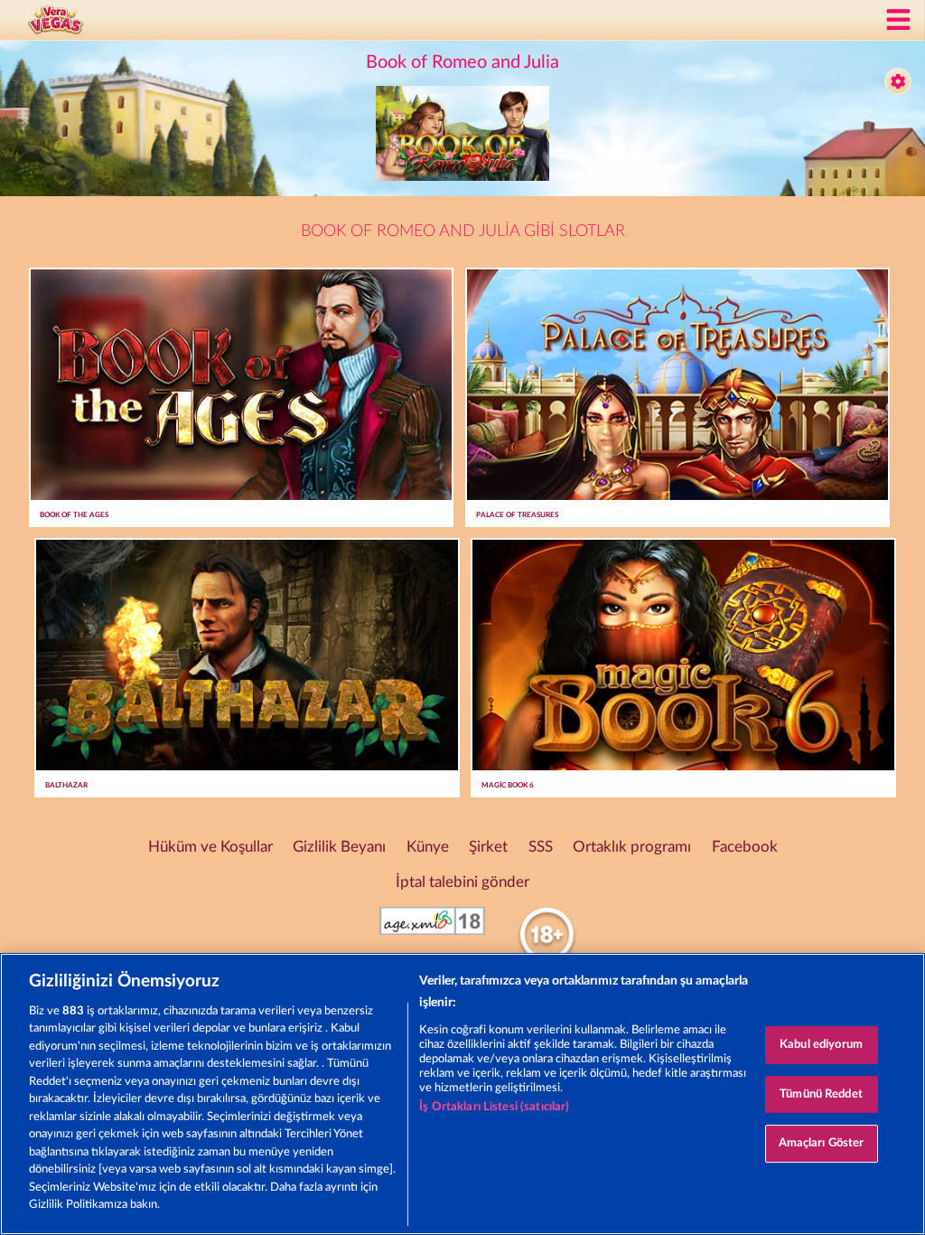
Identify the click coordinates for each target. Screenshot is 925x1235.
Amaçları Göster (821, 1143)
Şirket (488, 847)
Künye (427, 847)
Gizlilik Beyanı (339, 847)
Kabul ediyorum (821, 1045)
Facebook (745, 847)
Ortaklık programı (632, 847)
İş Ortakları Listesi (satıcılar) (494, 1107)
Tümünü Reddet (821, 1094)
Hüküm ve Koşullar (210, 847)
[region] (462, 1094)
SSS (540, 847)
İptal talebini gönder (462, 882)
